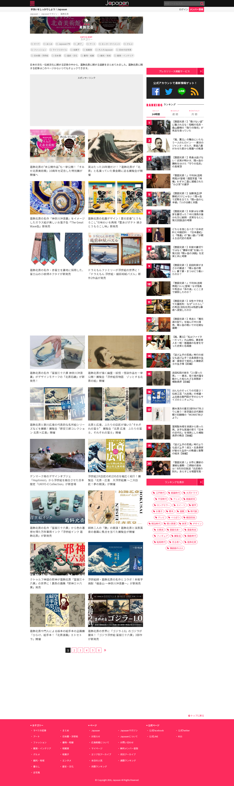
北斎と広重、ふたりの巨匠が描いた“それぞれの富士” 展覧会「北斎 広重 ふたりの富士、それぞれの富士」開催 (115, 428)
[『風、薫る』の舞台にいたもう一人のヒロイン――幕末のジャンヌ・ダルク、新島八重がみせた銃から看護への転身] (158, 145)
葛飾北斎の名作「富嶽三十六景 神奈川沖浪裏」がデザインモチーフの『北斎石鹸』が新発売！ (57, 376)
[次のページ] (105, 649)
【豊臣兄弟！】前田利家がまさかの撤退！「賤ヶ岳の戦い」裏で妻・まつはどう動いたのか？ (187, 269)
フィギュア (162, 535)
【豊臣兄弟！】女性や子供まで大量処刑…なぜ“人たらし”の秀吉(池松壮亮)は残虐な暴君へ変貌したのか (188, 305)
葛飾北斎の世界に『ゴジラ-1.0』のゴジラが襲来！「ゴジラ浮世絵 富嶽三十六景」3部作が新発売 (115, 635)
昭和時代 (161, 542)
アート (92, 43)
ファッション (40, 49)
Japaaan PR (64, 43)
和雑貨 (89, 49)
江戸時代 (160, 492)
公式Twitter (169, 91)
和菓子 (76, 49)
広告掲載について (100, 742)
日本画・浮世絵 (41, 55)
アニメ (176, 499)
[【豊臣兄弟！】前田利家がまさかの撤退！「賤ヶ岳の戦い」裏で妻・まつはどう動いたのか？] (158, 271)
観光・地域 (105, 55)
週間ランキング (128, 760)
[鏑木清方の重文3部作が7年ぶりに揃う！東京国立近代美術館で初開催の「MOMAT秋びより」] (158, 414)
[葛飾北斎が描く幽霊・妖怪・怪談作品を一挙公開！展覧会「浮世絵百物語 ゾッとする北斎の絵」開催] (115, 353)
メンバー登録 (196, 9)
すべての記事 (39, 730)
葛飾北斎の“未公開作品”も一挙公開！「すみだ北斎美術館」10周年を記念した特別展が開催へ (57, 170)
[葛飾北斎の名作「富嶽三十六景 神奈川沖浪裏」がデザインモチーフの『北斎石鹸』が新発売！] (57, 353)
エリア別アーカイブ (101, 754)
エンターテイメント (111, 43)
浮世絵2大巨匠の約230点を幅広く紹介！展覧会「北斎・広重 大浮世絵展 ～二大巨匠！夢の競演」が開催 (114, 480)
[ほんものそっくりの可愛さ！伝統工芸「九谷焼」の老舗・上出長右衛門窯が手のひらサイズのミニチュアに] (158, 397)
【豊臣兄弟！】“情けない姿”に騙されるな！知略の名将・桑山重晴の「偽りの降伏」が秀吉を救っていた (187, 126)
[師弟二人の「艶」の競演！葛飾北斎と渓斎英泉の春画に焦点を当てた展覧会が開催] (115, 507)
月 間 (194, 113)
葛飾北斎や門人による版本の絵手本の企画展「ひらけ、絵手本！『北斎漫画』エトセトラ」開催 (57, 635)
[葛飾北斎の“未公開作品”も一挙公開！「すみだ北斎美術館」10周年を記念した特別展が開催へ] (57, 146)
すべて (37, 43)
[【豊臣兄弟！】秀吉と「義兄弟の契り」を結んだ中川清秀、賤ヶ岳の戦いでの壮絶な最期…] (158, 325)
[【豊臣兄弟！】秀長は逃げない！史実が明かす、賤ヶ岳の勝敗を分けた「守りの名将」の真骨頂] (158, 163)
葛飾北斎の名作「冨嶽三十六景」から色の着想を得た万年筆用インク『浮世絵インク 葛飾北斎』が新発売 (57, 531)
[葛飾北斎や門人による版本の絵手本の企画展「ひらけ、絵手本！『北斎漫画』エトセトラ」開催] (57, 611)
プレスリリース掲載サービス (174, 71)
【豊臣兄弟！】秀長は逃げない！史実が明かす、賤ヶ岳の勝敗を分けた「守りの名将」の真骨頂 (187, 161)
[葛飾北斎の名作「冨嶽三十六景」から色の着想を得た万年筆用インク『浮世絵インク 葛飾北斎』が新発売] (57, 507)
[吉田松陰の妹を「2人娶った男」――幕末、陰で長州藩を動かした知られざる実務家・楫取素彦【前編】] (158, 379)
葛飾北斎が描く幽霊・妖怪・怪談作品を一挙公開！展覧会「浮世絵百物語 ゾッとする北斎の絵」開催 (115, 376)
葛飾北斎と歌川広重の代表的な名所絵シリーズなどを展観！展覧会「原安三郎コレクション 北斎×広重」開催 (57, 428)
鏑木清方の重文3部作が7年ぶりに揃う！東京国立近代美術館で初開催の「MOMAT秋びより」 (188, 413)
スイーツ (180, 505)
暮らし (36, 766)
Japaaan (117, 3)
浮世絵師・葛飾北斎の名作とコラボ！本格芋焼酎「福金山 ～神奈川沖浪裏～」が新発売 (115, 581)
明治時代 (155, 523)
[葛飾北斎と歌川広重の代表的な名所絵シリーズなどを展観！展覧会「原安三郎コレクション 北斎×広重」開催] (57, 404)
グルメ (130, 43)
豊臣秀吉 (191, 529)
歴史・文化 (72, 55)
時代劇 (193, 511)
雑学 (194, 505)
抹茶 (184, 523)
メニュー (32, 3)
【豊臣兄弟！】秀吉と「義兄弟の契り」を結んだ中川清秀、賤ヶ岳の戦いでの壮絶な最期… (187, 323)
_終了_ (80, 43)
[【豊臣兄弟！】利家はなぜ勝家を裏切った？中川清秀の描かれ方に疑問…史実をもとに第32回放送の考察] (158, 217)
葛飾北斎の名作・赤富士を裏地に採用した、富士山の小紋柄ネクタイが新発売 (57, 272)
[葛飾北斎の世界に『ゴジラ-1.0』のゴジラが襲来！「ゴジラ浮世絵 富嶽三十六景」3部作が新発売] (115, 611)
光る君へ (176, 542)
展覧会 (177, 535)
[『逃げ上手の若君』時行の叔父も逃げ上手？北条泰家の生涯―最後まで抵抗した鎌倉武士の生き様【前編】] (158, 361)
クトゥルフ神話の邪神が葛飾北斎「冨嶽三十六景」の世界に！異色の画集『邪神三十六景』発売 (57, 583)
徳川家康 (171, 523)
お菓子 (159, 511)
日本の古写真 (125, 49)
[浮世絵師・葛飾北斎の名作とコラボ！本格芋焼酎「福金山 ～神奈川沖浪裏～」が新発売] (115, 559)
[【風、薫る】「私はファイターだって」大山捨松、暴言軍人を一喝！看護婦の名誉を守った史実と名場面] (158, 343)
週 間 (175, 113)
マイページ (96, 748)
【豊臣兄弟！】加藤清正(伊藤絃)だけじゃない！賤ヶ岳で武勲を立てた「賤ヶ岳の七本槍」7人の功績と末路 (187, 197)
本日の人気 (96, 760)
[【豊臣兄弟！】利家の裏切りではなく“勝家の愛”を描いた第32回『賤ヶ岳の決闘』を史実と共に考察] (158, 253)
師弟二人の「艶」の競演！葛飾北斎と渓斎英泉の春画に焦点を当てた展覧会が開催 (115, 530)
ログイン (183, 9)
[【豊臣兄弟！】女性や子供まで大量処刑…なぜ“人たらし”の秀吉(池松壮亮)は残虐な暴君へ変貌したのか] (158, 307)
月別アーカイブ (128, 754)
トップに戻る (197, 715)
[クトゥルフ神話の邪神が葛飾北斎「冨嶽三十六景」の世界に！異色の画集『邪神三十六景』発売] (57, 559)
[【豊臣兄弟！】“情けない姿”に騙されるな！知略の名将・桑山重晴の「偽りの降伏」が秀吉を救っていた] (158, 127)
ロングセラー (163, 505)
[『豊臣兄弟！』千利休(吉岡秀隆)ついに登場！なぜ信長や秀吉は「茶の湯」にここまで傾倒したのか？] (158, 289)
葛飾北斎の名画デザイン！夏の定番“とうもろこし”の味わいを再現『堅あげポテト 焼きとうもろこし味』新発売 (115, 222)
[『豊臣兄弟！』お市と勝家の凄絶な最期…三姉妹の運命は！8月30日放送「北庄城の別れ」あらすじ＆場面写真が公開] (158, 468)
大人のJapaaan (105, 49)
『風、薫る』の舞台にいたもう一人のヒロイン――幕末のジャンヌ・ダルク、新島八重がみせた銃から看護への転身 (188, 144)
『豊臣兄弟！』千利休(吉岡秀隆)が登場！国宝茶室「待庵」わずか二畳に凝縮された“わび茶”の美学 (187, 179)
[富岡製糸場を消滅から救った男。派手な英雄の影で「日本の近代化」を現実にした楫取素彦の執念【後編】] (158, 432)
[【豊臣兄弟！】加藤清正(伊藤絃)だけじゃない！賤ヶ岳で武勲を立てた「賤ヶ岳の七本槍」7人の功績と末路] (158, 199)
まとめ (49, 43)
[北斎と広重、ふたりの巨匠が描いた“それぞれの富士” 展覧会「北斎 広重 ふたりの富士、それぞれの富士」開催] (115, 404)
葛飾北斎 (64, 13)
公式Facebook (156, 91)
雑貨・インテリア (125, 55)
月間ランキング (99, 766)
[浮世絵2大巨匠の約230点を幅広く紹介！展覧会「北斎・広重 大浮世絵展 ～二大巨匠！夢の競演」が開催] (115, 456)
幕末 (171, 511)
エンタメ (66, 760)
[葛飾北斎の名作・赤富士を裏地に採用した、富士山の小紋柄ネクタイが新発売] (57, 250)
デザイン (197, 523)
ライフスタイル (60, 49)
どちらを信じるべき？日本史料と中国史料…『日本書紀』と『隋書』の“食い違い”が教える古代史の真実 (188, 233)
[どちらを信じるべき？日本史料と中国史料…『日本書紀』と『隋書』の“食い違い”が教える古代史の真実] (158, 235)
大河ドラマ (191, 492)
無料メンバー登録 (129, 748)
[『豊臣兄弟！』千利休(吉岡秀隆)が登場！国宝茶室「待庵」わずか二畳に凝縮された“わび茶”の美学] (158, 181)
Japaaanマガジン (49, 13)
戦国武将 (190, 499)
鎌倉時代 (191, 535)
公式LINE (182, 91)
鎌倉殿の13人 (176, 548)
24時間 (156, 113)
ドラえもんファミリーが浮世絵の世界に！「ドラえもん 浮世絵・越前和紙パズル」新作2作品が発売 (114, 274)
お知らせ (95, 736)
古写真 (36, 772)
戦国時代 (175, 492)
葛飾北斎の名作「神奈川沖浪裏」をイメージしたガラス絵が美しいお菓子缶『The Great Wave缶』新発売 (57, 222)
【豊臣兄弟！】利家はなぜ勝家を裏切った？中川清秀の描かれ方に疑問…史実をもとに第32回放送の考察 (188, 215)
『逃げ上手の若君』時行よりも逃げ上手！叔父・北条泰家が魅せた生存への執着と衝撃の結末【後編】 (187, 448)
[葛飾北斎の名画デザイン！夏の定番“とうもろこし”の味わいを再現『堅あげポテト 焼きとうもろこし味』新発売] (115, 198)
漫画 (182, 511)
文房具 (160, 529)
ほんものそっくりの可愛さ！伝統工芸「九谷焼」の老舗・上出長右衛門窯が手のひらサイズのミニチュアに (187, 395)
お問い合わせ (127, 742)
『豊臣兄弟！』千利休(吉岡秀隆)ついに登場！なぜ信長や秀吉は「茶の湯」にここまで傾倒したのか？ (187, 287)
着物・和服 (89, 55)
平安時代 (162, 499)
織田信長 (190, 517)
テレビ (161, 517)
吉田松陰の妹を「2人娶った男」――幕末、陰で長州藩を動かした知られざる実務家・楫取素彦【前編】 (188, 377)
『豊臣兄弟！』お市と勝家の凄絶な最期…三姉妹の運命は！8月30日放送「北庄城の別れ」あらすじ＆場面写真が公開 (187, 468)
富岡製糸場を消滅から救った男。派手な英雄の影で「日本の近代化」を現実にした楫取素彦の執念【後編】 (187, 431)
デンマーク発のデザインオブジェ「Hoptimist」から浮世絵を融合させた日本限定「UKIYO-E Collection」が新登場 (57, 480)
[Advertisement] (58, 102)
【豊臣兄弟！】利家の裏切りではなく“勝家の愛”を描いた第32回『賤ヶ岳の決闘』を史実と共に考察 (188, 251)
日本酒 (58, 55)
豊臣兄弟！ (175, 529)
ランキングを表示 (174, 482)
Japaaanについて (129, 736)
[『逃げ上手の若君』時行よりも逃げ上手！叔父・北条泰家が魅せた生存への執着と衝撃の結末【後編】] (158, 450)
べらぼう (175, 517)
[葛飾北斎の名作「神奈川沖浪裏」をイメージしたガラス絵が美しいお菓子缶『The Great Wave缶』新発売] (57, 198)
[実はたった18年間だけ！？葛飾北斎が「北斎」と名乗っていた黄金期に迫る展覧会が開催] (115, 146)
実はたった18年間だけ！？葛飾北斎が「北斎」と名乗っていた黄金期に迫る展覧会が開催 (115, 170)
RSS (194, 91)
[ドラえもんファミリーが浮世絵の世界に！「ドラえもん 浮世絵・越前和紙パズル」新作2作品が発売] (115, 250)
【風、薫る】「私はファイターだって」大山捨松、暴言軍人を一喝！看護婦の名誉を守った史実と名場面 (187, 341)
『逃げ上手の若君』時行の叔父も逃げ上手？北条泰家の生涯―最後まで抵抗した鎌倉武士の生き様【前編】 (187, 359)
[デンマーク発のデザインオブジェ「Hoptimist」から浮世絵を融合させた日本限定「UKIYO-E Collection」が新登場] (57, 456)
